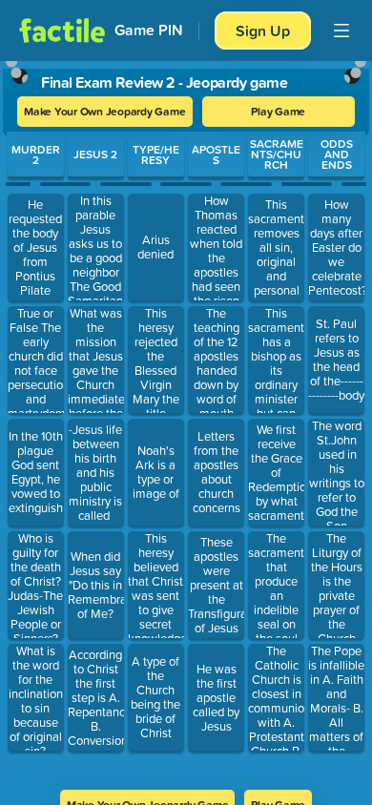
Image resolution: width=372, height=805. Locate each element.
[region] (186, 419)
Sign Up (263, 30)
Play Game (278, 111)
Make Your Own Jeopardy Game (105, 111)
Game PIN (148, 30)
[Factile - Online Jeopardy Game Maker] (62, 30)
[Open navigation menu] (341, 30)
